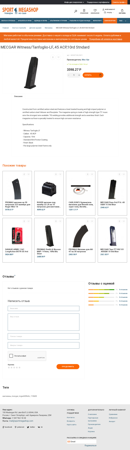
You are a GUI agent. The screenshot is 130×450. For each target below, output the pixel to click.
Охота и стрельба (8, 21)
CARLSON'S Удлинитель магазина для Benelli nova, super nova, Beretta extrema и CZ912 (81, 204)
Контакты (71, 417)
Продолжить (68, 367)
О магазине (92, 414)
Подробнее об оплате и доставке (105, 39)
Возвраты (71, 421)
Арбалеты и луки (24, 21)
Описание (18, 96)
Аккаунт (112, 421)
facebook (8, 427)
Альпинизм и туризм (58, 21)
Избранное (113, 418)
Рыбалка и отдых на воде (80, 21)
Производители (94, 424)
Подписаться (90, 446)
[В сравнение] (52, 57)
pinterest (20, 427)
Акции (90, 428)
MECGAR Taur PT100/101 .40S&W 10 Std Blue (112, 250)
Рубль (109, 12)
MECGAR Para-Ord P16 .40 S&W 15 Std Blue (112, 203)
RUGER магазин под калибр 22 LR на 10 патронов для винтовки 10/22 (48, 204)
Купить (88, 75)
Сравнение (113, 414)
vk (42, 427)
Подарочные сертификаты (98, 2)
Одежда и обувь (40, 21)
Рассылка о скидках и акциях (81, 438)
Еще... (121, 21)
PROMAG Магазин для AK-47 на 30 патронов (81, 250)
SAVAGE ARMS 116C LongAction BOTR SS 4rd (16, 250)
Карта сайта (71, 425)
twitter (32, 427)
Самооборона (110, 21)
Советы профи (119, 2)
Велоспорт (97, 21)
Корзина (122, 13)
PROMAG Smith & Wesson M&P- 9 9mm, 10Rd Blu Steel (49, 251)
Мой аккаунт (110, 9)
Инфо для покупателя (73, 2)
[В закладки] (58, 57)
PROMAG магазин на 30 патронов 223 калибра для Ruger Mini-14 (17, 204)
